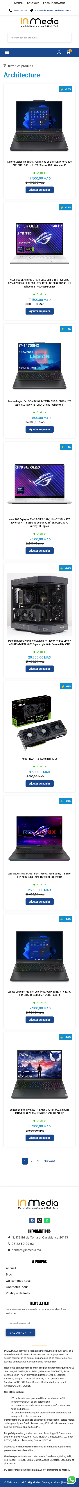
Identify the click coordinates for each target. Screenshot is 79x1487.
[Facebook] (32, 1220)
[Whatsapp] (47, 1220)
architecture (22, 75)
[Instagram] (39, 1220)
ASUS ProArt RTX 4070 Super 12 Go (40, 758)
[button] (7, 52)
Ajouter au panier (39, 189)
